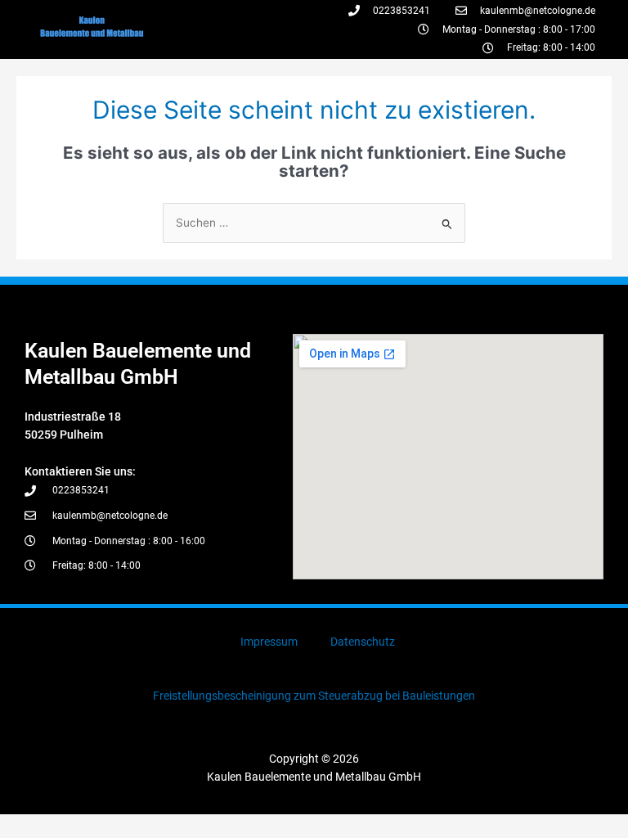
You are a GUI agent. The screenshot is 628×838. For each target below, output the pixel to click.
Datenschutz (362, 641)
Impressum (269, 641)
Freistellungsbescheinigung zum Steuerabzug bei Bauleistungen (314, 695)
